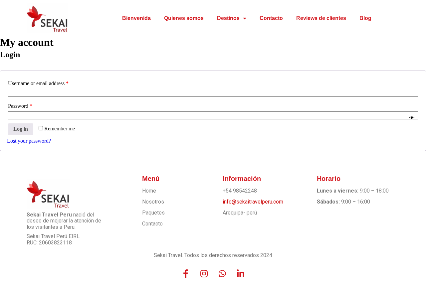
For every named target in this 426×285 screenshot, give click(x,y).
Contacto (271, 18)
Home (149, 191)
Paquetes (153, 213)
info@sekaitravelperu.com (253, 202)
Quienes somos (184, 18)
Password (20, 106)
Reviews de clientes (321, 18)
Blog (365, 18)
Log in (20, 129)
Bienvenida (136, 18)
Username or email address (38, 83)
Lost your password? (29, 141)
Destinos (228, 18)
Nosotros (153, 202)
